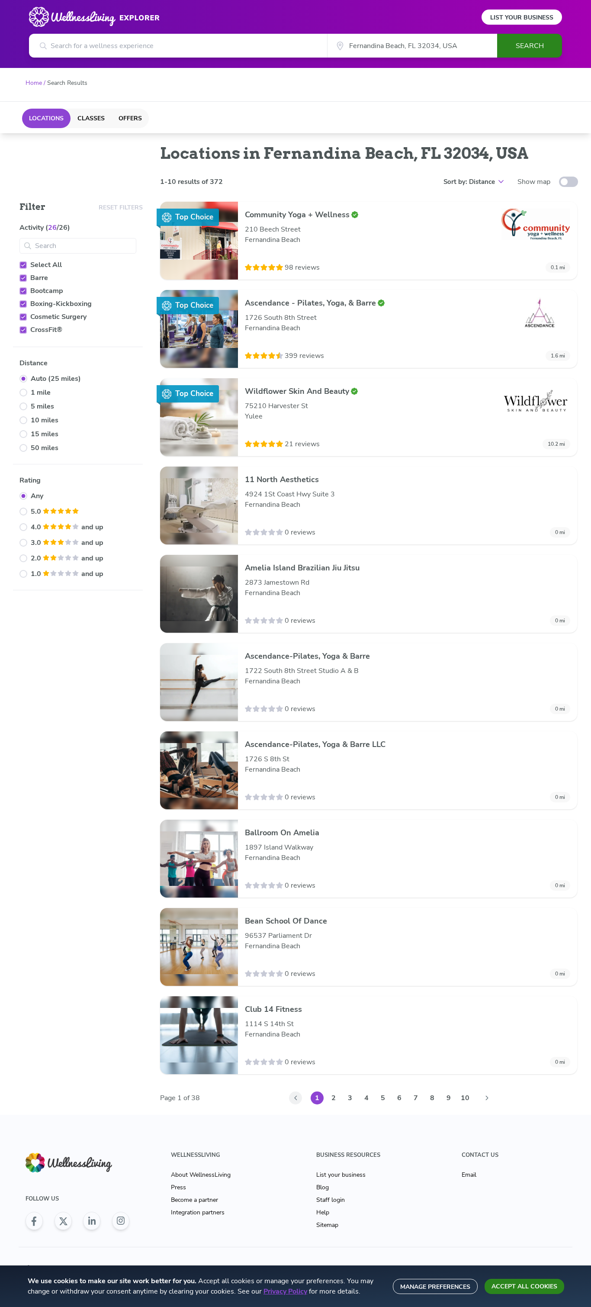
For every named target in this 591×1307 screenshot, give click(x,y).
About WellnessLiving (201, 1175)
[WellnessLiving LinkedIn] (91, 1221)
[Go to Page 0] (295, 1097)
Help (322, 1212)
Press (178, 1187)
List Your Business (521, 17)
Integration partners (198, 1212)
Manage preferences (435, 1287)
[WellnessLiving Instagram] (120, 1221)
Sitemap (327, 1225)
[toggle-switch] (568, 182)
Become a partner (194, 1200)
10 (465, 1098)
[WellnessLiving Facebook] (34, 1221)
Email (469, 1175)
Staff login (330, 1200)
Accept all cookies (524, 1286)
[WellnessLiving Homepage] (77, 1162)
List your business (341, 1175)
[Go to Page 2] (486, 1097)
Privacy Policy (285, 1291)
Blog (322, 1187)
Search (530, 46)
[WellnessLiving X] (63, 1221)
